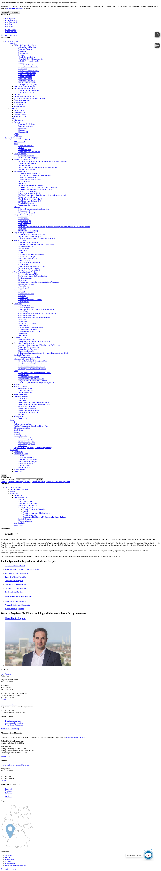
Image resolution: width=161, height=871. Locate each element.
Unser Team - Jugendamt (14, 725)
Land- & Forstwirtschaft (26, 75)
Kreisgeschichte (19, 110)
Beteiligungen (23, 53)
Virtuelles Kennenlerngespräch (29, 357)
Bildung (21, 55)
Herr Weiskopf (6, 674)
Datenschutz (18, 452)
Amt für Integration (29, 515)
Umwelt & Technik (25, 467)
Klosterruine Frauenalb (26, 294)
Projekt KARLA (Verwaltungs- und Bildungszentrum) (33, 448)
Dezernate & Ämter (21, 454)
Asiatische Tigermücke (26, 308)
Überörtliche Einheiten (26, 203)
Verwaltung (14, 450)
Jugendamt (66, 482)
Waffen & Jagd (19, 416)
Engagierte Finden (24, 223)
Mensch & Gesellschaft (26, 463)
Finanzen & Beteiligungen (27, 461)
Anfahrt (8, 861)
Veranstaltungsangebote (26, 444)
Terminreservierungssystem (75, 737)
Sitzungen (21, 130)
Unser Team (18, 471)
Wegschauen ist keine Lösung (28, 268)
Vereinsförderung (24, 302)
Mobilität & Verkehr (25, 79)
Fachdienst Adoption (25, 246)
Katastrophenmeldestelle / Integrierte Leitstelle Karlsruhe (38, 187)
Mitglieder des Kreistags (26, 124)
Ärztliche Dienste (24, 306)
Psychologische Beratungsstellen (29, 262)
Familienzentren (23, 248)
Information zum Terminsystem (29, 349)
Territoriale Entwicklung (26, 81)
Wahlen (16, 134)
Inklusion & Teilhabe (21, 337)
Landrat (21, 456)
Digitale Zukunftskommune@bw (29, 236)
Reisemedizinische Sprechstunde (29, 331)
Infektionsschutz (24, 325)
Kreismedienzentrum (21, 436)
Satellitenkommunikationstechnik (29, 201)
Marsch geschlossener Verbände (29, 193)
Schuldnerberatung (24, 165)
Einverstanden (14, 12)
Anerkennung (23, 217)
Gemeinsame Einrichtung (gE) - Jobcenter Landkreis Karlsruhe (44, 517)
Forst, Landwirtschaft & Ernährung (26, 272)
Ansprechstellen (23, 219)
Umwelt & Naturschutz (22, 396)
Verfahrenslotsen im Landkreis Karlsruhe (32, 266)
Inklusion (21, 63)
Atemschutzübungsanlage (27, 177)
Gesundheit (18, 304)
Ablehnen (5, 12)
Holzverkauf (22, 280)
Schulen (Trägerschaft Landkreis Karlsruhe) (33, 209)
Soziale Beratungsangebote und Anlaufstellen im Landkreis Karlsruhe (42, 161)
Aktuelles (13, 43)
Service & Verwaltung (13, 138)
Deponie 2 (17, 94)
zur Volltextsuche (11, 20)
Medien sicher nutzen (25, 438)
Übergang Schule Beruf (26, 213)
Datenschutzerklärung (14, 8)
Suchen (39, 479)
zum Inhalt (9, 26)
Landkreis (13, 108)
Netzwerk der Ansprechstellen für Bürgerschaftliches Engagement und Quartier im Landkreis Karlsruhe (54, 227)
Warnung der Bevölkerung (27, 205)
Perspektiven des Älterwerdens (29, 152)
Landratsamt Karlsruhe (26, 92)
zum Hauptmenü (11, 22)
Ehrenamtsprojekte (24, 221)
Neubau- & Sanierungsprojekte (29, 158)
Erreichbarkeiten (19, 469)
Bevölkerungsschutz (21, 171)
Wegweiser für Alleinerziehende (29, 270)
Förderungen (22, 225)
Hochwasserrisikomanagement (29, 410)
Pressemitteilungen (20, 102)
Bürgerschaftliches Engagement (25, 215)
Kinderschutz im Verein (26, 256)
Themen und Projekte (25, 440)
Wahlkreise (18, 136)
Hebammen (22, 319)
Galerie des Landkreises (26, 57)
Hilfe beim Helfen (24, 150)
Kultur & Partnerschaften (27, 73)
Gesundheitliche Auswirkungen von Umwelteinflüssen (37, 313)
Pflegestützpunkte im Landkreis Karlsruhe (32, 381)
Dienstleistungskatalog (22, 428)
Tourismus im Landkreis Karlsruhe (30, 300)
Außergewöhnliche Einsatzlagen (29, 179)
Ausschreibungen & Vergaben (24, 88)
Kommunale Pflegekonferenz (28, 377)
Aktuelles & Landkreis (13, 41)
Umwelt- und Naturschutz (27, 83)
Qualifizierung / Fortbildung (28, 231)
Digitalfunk (22, 183)
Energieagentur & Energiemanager (30, 363)
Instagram (8, 793)
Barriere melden (10, 863)
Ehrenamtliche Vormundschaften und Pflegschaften (36, 244)
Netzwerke (22, 229)
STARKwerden (23, 264)
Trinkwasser (22, 333)
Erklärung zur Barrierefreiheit (15, 865)
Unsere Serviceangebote (26, 442)
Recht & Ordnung (24, 465)
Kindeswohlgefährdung (9, 705)
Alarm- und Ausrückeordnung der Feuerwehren (34, 175)
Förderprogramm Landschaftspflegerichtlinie (33, 402)
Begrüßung (22, 51)
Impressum (9, 857)
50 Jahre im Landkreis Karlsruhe (25, 45)
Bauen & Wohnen (20, 154)
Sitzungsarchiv (23, 132)
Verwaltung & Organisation (27, 459)
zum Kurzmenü (10, 18)
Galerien (17, 432)
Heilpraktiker (22, 321)
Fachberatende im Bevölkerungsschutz (31, 185)
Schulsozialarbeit (24, 211)
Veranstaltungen (19, 106)
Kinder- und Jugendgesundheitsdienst (31, 254)
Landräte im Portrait (25, 77)
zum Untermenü (10, 24)
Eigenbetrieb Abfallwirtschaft (28, 90)
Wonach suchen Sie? (8, 479)
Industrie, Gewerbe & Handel (28, 61)
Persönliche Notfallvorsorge (28, 197)
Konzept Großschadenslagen (28, 191)
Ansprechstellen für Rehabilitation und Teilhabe (34, 373)
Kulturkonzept (23, 298)
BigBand (21, 292)
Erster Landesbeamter (25, 458)
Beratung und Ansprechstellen (28, 347)
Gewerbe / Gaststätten (26, 156)
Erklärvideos (18, 430)
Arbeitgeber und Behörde (27, 47)
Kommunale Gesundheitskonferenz (30, 327)
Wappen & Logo (20, 116)
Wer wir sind (22, 446)
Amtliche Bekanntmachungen (24, 86)
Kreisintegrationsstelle (26, 351)
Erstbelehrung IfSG (25, 311)
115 (15, 422)
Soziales (17, 385)
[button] (10, 729)
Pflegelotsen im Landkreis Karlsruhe (31, 379)
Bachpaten (22, 400)
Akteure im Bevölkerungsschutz (29, 173)
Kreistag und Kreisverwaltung (28, 71)
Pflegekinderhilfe (24, 260)
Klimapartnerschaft (25, 365)
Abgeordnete (18, 120)
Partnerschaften (19, 112)
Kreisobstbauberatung (26, 284)
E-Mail (3, 699)
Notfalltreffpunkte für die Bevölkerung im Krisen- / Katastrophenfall (42, 195)
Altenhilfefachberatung (26, 146)
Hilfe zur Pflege (23, 375)
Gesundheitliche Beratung (27, 315)
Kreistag (17, 122)
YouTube (8, 791)
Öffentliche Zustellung (22, 100)
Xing (7, 795)
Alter (16, 144)
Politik (12, 118)
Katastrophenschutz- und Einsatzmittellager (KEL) (35, 189)
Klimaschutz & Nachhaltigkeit (24, 359)
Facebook (8, 789)
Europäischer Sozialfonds (27, 163)
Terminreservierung (20, 394)
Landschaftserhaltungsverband (28, 412)
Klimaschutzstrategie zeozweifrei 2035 (31, 367)
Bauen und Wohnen (25, 49)
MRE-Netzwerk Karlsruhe (27, 329)
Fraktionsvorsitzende (25, 126)
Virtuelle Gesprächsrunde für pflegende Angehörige (36, 383)
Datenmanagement (24, 181)
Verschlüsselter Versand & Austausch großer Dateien (36, 238)
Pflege (16, 371)
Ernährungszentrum (25, 278)
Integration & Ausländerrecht (24, 343)
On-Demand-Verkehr (25, 388)
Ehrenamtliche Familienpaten (28, 242)
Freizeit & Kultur (20, 290)
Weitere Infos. (6, 756)
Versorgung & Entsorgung (27, 85)
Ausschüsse (22, 128)
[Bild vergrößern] (82, 644)
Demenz (21, 148)
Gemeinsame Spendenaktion (24, 96)
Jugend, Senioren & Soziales (28, 67)
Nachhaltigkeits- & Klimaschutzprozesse (32, 369)
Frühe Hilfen (22, 250)
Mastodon (8, 797)
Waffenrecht (22, 418)
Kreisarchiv (22, 296)
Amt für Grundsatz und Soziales (34, 509)
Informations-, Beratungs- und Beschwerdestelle (35, 341)
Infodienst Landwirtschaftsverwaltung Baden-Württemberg (38, 282)
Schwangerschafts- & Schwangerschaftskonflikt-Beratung (38, 167)
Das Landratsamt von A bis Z (20, 140)
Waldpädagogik (23, 288)
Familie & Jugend (20, 240)
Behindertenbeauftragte (26, 339)
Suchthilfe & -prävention (26, 169)
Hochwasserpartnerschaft (27, 408)
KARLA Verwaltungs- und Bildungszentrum (29, 98)
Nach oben (13, 869)
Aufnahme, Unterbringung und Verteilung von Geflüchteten (39, 345)
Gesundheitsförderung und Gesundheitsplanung (34, 317)
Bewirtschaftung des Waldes (28, 274)
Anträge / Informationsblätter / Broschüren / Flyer (31, 426)
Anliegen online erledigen (23, 424)
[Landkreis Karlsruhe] (9, 35)
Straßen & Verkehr (20, 386)
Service (12, 420)
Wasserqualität (23, 335)
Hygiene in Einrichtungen (27, 323)
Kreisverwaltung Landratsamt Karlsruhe (15, 765)
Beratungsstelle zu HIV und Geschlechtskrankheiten (36, 310)
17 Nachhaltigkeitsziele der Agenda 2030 (32, 361)
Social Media (18, 104)
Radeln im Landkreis (25, 390)
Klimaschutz (22, 69)
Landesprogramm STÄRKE (28, 258)
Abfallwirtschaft (19, 142)
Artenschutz (22, 398)
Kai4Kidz (21, 252)
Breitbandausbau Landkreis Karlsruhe (31, 235)
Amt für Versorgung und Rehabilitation (36, 513)
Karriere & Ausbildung (22, 355)
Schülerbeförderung (25, 392)
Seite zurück (5, 869)
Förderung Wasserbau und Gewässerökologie (34, 404)
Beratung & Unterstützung (23, 160)
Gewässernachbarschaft (26, 406)
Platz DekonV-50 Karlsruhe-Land (30, 199)
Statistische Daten (20, 114)
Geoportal (17, 434)
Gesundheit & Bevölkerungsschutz (30, 59)
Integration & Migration (26, 65)
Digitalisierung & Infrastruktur (24, 233)
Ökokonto (21, 414)
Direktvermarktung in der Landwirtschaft (32, 276)
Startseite (4, 482)
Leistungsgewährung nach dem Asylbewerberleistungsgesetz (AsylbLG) (43, 353)
